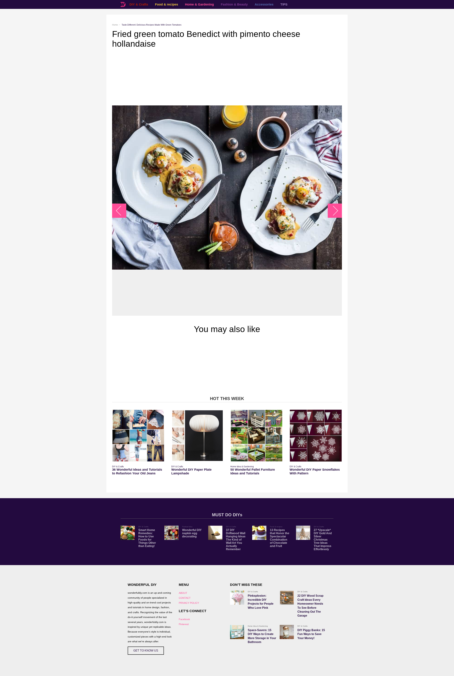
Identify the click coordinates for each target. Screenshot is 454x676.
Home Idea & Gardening (242, 466)
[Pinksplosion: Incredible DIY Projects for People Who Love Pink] (237, 597)
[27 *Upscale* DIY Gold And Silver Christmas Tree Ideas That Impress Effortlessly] (303, 533)
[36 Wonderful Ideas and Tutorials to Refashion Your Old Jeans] (138, 435)
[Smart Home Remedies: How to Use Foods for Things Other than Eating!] (128, 533)
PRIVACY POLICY (189, 602)
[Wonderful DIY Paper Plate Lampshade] (197, 435)
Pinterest (184, 624)
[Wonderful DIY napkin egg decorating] (171, 533)
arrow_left (121, 211)
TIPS (283, 4)
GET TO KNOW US (145, 650)
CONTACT (185, 597)
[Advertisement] (218, 77)
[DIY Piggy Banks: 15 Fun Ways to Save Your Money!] (287, 632)
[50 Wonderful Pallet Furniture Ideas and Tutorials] (256, 435)
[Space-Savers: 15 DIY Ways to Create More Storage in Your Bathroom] (237, 632)
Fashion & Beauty (234, 4)
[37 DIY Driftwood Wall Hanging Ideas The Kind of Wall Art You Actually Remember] (215, 533)
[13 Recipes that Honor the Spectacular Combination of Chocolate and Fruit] (259, 533)
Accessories (264, 4)
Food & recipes (166, 4)
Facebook (184, 619)
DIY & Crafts (138, 4)
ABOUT (183, 593)
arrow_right (333, 211)
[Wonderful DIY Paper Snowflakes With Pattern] (316, 435)
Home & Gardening (199, 4)
